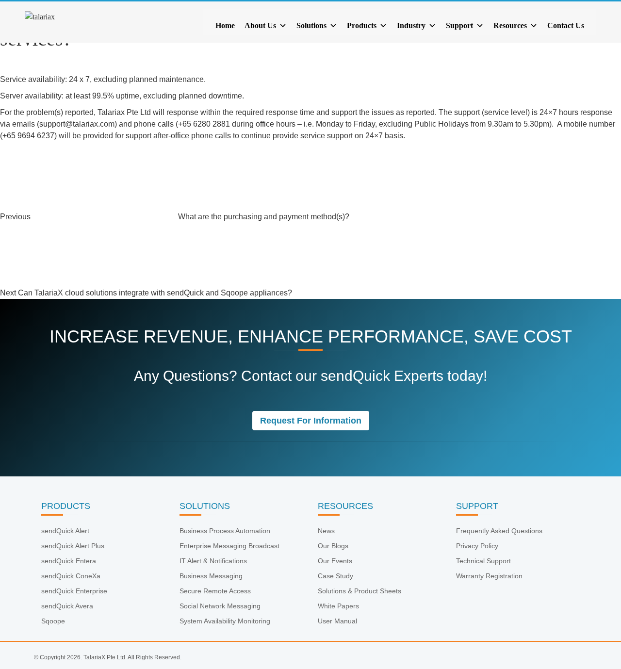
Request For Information (310, 420)
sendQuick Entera (68, 561)
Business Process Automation (225, 531)
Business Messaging (211, 576)
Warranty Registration (489, 576)
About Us (260, 25)
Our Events (335, 561)
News (326, 531)
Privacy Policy (477, 546)
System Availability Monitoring (225, 621)
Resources (510, 25)
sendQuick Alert (65, 531)
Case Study (335, 576)
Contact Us (565, 25)
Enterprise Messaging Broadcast (229, 546)
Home (225, 25)
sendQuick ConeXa (70, 576)
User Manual (337, 621)
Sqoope (53, 621)
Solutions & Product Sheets (359, 591)
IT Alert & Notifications (213, 561)
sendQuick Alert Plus (72, 546)
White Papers (338, 606)
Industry (411, 25)
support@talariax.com (76, 124)
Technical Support (483, 561)
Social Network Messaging (220, 606)
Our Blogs (333, 546)
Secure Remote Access (215, 591)
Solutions (311, 25)
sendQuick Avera (67, 606)
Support (459, 25)
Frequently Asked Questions (499, 531)
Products (361, 25)
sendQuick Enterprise (74, 591)
